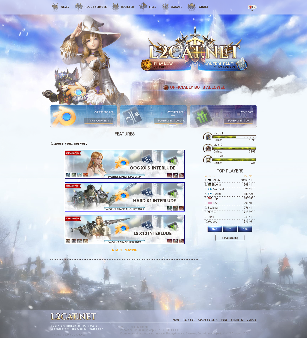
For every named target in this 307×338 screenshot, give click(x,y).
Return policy (95, 328)
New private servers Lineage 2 (67, 334)
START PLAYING (124, 250)
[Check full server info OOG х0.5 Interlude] (125, 164)
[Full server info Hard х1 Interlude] (125, 197)
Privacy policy (79, 328)
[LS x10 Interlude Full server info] (125, 229)
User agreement (59, 328)
